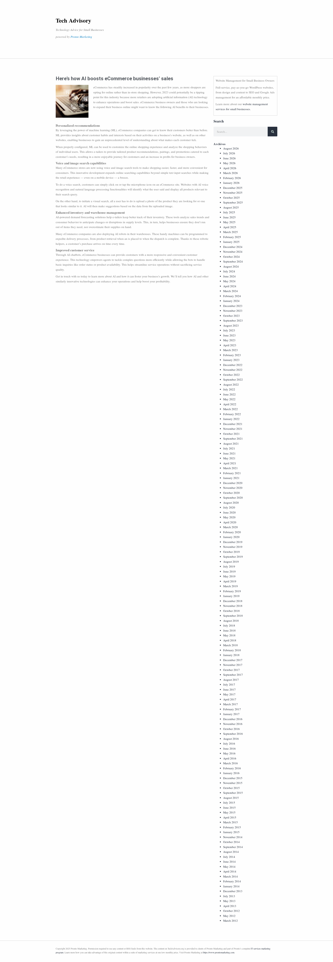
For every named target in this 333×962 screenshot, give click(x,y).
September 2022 (233, 379)
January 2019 (231, 596)
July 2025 (229, 212)
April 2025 (229, 227)
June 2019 (229, 571)
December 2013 (232, 891)
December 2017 (232, 660)
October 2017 (231, 670)
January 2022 (231, 419)
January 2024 (231, 301)
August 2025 (231, 207)
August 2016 (231, 739)
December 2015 (232, 778)
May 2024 (229, 281)
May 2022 (229, 399)
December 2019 (232, 542)
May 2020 (229, 517)
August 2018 (231, 620)
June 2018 (229, 630)
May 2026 (229, 163)
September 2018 (233, 615)
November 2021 (232, 429)
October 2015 (231, 788)
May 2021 (229, 458)
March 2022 (230, 409)
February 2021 (232, 473)
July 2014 (229, 857)
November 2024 (232, 251)
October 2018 (231, 611)
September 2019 (233, 556)
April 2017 (229, 699)
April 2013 (229, 906)
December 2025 (232, 188)
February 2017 (232, 709)
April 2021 (229, 463)
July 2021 (229, 448)
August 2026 (231, 148)
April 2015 (229, 817)
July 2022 (229, 389)
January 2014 (231, 886)
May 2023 (229, 340)
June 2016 (229, 748)
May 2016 (229, 753)
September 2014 (233, 847)
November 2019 (232, 547)
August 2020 (231, 502)
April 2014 (229, 871)
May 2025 (229, 222)
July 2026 (229, 153)
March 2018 (230, 645)
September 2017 (233, 675)
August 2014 (231, 852)
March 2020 (230, 527)
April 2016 (229, 758)
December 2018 (232, 601)
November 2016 (232, 724)
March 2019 (230, 586)
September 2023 (233, 320)
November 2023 (232, 311)
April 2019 (229, 581)
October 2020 (231, 493)
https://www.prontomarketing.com (218, 952)
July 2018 (229, 625)
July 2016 (229, 743)
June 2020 (229, 512)
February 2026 (232, 178)
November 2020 (232, 488)
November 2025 (232, 192)
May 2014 (229, 866)
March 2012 (230, 920)
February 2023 (232, 355)
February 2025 (232, 237)
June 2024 (229, 276)
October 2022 (231, 375)
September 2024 (233, 261)
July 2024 (229, 271)
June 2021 (229, 453)
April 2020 (229, 522)
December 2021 (232, 424)
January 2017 (231, 714)
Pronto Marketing (81, 37)
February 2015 (232, 827)
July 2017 (229, 684)
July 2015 (229, 802)
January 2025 (231, 242)
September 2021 (233, 438)
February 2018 (232, 650)
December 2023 (232, 306)
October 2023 (231, 316)
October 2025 (231, 197)
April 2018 (229, 640)
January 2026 (231, 183)
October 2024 (231, 256)
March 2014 (230, 876)
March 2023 (230, 350)
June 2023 (229, 335)
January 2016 (231, 773)
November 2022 (232, 370)
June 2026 (229, 158)
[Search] (272, 131)
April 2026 (229, 168)
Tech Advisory (73, 20)
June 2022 (229, 394)
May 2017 (229, 694)
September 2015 (233, 793)
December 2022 (232, 365)
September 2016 (233, 734)
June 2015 (229, 807)
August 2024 (231, 266)
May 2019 (229, 576)
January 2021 (231, 478)
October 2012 (231, 911)
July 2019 (229, 566)
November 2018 (232, 606)
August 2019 (231, 561)
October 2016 (231, 729)
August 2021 (231, 443)
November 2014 (232, 837)
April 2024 (229, 286)
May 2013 (229, 901)
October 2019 (231, 552)
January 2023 (231, 360)
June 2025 (229, 217)
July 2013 (229, 896)
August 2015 (231, 798)
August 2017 (231, 680)
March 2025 (230, 232)
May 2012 (229, 916)
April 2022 (229, 404)
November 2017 (232, 665)
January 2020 (231, 537)
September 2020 (233, 497)
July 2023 (229, 330)
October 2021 (231, 434)
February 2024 (232, 296)
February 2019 (232, 591)
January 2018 (231, 655)
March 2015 (230, 822)
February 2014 (232, 881)
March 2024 (230, 291)
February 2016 (232, 768)
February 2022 (232, 414)
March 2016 (230, 763)
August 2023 (231, 325)
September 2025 (233, 202)
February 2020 (232, 532)
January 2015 (231, 832)
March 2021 (230, 468)
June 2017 (229, 689)
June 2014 (229, 861)
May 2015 (229, 812)
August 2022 (231, 384)
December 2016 (232, 719)
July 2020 (229, 507)
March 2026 (230, 173)
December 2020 (232, 483)
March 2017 (230, 704)
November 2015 (232, 783)
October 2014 (231, 842)
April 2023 (229, 345)
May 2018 (229, 635)
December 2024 (232, 247)
